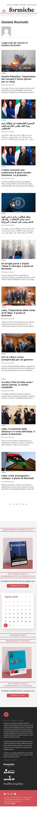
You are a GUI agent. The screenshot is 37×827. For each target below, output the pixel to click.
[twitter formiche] (8, 794)
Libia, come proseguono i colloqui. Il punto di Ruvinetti (17, 476)
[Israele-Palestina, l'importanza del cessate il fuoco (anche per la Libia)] (18, 61)
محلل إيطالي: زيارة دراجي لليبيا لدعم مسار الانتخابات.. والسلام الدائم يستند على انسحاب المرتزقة (17, 219)
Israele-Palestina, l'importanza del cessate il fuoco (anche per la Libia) (18, 79)
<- (11, 504)
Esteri (3, 73)
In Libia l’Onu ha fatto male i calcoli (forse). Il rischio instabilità (17, 385)
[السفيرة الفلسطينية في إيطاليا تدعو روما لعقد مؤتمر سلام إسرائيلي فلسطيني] (18, 109)
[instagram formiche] (11, 794)
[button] (4, 10)
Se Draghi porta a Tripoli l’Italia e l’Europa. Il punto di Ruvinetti (17, 266)
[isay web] (13, 803)
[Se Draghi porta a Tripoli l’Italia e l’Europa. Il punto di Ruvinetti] (18, 249)
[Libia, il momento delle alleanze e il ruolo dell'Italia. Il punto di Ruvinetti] (18, 414)
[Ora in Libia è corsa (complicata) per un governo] (18, 342)
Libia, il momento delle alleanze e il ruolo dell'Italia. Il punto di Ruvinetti (18, 431)
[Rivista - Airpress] (18, 771)
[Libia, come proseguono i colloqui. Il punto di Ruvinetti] (18, 461)
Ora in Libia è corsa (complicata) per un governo (17, 358)
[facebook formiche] (5, 794)
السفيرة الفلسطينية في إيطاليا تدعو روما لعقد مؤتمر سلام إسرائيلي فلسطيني (17, 126)
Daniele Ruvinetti (8, 85)
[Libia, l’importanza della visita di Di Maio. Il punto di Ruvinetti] (18, 296)
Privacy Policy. (17, 801)
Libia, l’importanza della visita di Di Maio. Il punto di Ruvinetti (18, 313)
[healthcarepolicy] (18, 784)
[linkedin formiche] (15, 794)
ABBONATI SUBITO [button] (17, 586)
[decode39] (18, 778)
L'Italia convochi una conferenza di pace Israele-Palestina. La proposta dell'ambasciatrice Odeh (16, 173)
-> (26, 504)
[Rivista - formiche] (18, 765)
